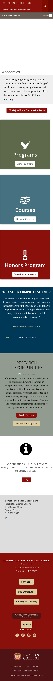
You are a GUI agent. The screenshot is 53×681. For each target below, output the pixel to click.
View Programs (25, 163)
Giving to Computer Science (26, 615)
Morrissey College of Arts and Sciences (16, 9)
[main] (26, 279)
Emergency (38, 666)
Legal (27, 666)
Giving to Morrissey (27, 601)
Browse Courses (25, 219)
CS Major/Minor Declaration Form (26, 110)
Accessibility (15, 666)
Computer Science (11, 15)
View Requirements (25, 274)
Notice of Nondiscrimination (26, 671)
